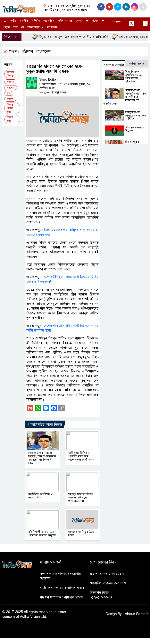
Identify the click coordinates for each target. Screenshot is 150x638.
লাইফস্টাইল (33, 27)
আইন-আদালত (65, 20)
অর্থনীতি (36, 20)
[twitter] (109, 7)
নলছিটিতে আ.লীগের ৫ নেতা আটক (40, 495)
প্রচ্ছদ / (13, 51)
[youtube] (134, 7)
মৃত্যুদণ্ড (10, 87)
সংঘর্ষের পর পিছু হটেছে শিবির (81, 533)
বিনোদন (96, 20)
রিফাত (10, 99)
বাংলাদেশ (43, 51)
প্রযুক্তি (7, 27)
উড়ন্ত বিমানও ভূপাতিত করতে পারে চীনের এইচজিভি (68, 37)
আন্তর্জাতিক (48, 20)
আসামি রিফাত (10, 74)
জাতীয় (13, 20)
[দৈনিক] (19, 8)
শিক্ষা (15, 27)
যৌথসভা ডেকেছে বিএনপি (134, 129)
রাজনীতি (24, 20)
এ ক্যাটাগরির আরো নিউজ (44, 424)
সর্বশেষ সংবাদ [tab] (113, 65)
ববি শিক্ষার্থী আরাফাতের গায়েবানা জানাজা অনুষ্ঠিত (42, 533)
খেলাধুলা (80, 20)
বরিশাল (27, 51)
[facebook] (101, 7)
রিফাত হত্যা (10, 119)
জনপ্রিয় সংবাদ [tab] (136, 63)
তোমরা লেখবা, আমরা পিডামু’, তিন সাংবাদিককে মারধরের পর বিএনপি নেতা (42, 458)
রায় (8, 93)
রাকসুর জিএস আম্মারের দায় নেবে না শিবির (135, 115)
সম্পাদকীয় (52, 27)
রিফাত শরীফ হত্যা (10, 108)
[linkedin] (126, 7)
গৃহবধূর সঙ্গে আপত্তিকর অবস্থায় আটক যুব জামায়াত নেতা (80, 497)
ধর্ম (22, 27)
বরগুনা (10, 81)
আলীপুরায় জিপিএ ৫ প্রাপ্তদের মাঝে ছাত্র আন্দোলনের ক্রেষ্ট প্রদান (81, 456)
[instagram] (117, 7)
